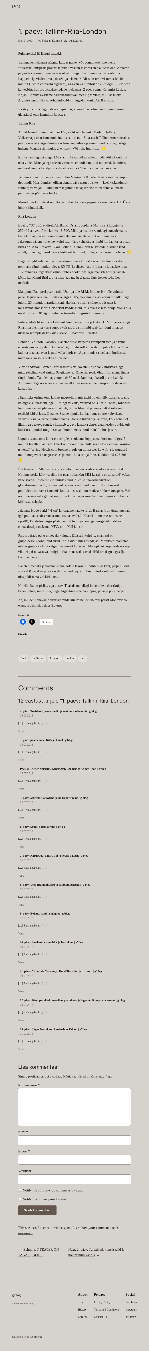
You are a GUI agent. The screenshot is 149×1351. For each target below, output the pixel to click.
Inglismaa (38, 658)
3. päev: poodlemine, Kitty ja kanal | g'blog (46, 740)
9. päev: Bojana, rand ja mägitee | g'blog (45, 913)
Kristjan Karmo (51, 40)
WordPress (35, 1336)
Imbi (23, 658)
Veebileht (24, 1171)
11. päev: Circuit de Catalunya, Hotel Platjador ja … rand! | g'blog (61, 971)
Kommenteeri (29, 1085)
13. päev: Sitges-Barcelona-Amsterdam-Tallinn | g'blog (53, 1029)
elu (65, 40)
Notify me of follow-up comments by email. (53, 1190)
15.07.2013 (26, 715)
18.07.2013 (26, 946)
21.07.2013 (26, 1033)
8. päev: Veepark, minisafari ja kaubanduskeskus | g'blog (55, 884)
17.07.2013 (26, 889)
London (54, 658)
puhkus (73, 40)
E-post (24, 1151)
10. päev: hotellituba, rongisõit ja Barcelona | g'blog (51, 942)
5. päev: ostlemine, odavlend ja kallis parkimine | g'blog (54, 797)
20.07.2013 (26, 1004)
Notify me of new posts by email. (46, 1199)
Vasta (21, 731)
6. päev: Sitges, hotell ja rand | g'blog (42, 826)
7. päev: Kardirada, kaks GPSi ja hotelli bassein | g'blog (54, 855)
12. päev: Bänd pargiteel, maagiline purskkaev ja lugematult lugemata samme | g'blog (72, 1000)
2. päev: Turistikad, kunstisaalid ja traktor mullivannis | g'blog (58, 711)
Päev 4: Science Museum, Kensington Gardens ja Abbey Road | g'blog (63, 768)
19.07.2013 (26, 975)
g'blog (16, 6)
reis (81, 40)
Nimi (23, 1132)
